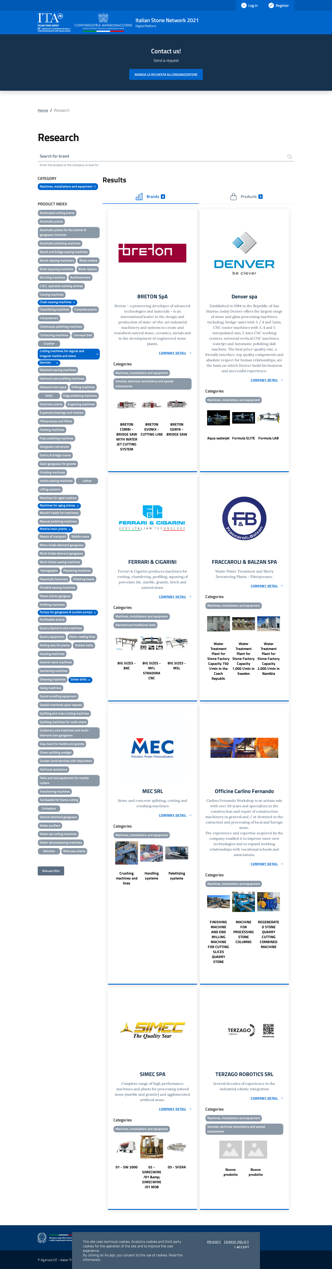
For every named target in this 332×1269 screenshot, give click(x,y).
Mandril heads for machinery (59, 512)
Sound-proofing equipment (58, 696)
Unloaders (49, 808)
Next (195, 421)
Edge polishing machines (80, 395)
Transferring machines (55, 791)
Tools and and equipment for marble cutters (64, 780)
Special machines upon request (61, 704)
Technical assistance (53, 769)
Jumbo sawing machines (56, 480)
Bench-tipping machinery (57, 260)
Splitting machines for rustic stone (63, 721)
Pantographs (49, 570)
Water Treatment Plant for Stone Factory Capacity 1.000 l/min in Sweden (243, 658)
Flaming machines (52, 429)
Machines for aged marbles (58, 497)
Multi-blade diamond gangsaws (61, 553)
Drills (49, 395)
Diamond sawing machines (58, 369)
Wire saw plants (74, 851)
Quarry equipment (52, 636)
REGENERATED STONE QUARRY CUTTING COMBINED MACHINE (268, 934)
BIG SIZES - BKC (126, 665)
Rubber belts (84, 645)
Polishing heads (83, 579)
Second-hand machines (56, 662)
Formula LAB (268, 438)
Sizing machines (50, 687)
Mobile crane (80, 536)
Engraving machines (81, 404)
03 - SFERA (177, 1167)
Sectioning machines (54, 670)
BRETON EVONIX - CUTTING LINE (152, 429)
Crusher (49, 343)
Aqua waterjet (218, 438)
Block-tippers (87, 269)
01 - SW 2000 (127, 1167)
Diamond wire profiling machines (62, 378)
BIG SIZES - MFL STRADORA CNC (152, 670)
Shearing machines (52, 679)
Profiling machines (52, 604)
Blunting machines (52, 277)
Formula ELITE (243, 438)
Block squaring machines (56, 269)
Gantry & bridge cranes (55, 455)
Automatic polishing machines (60, 243)
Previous (110, 421)
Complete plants (85, 309)
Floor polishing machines (56, 438)
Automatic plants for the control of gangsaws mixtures (63, 232)
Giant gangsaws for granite (58, 463)
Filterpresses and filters (56, 421)
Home (43, 110)
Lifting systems (50, 489)
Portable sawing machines (57, 587)
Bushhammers (80, 277)
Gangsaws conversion (54, 446)
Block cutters (88, 260)
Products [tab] (251, 196)
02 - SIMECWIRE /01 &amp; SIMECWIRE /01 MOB (151, 1177)
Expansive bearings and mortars (62, 412)
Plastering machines (77, 570)
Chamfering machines (54, 309)
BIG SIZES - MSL (177, 665)
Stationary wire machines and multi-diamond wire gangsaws (64, 733)
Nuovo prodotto (231, 1172)
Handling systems (152, 875)
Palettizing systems (176, 875)
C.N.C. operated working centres (61, 285)
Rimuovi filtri (51, 870)
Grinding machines (52, 472)
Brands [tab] (155, 196)
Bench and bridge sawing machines (64, 251)
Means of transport (53, 536)
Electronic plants (51, 404)
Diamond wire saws (53, 387)
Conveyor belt (82, 335)
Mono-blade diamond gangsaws (62, 545)
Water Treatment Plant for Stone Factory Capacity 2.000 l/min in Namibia (268, 658)
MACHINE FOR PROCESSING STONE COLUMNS (243, 931)
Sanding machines (52, 653)
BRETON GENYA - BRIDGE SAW (176, 429)
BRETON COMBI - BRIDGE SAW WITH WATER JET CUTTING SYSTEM (126, 437)
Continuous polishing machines (61, 326)
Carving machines (52, 294)
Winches (49, 851)
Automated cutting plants (57, 212)
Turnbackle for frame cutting (59, 799)
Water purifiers (50, 825)
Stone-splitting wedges (56, 752)
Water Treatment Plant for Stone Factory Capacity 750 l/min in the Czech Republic (218, 661)
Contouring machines (54, 335)
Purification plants (52, 619)
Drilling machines (83, 387)
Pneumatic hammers (54, 579)
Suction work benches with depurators (66, 760)
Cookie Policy (236, 1241)
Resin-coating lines (82, 636)
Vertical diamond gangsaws (58, 816)
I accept (241, 1247)
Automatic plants (51, 221)
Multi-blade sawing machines (60, 561)
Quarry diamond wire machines (61, 628)
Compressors (49, 318)
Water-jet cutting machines (58, 833)
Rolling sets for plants (55, 645)
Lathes (87, 480)
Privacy (214, 1241)
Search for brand (54, 156)
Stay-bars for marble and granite (62, 743)
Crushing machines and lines (127, 878)
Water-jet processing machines (61, 842)
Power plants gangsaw (55, 596)
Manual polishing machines (58, 521)
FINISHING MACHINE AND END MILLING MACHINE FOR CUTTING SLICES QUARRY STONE (218, 941)
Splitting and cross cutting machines (64, 713)
